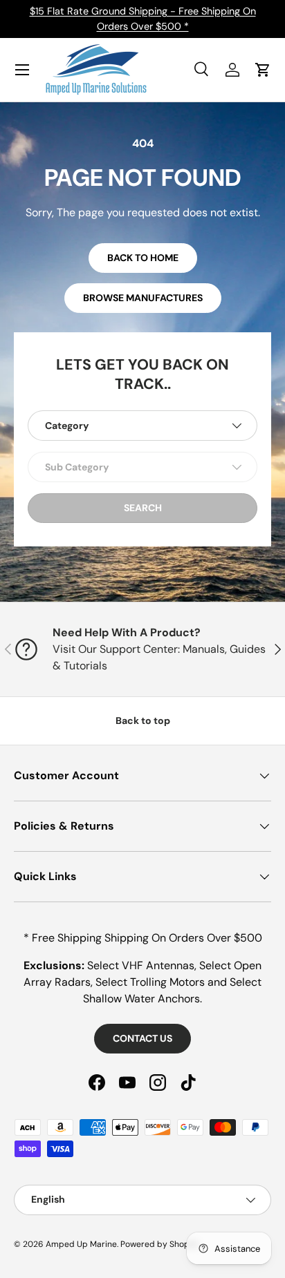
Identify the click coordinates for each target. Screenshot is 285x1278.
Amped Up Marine (81, 1244)
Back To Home (142, 257)
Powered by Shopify (159, 1244)
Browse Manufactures (143, 298)
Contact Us (142, 1038)
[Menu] (22, 70)
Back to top (143, 720)
